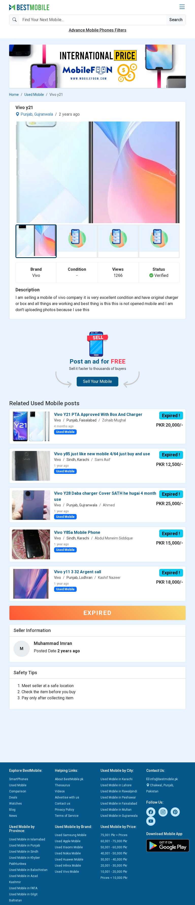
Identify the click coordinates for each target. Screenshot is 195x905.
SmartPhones (18, 779)
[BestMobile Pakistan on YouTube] (150, 821)
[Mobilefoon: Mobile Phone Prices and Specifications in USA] (97, 66)
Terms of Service (66, 816)
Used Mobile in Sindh (23, 851)
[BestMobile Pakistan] (29, 7)
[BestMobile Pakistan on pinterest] (175, 812)
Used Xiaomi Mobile (69, 847)
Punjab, (27, 114)
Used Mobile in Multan (116, 809)
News (13, 816)
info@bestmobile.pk (163, 779)
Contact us (62, 803)
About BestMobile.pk (69, 779)
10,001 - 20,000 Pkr (114, 871)
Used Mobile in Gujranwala (119, 816)
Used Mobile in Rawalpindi (119, 791)
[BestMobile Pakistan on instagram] (163, 812)
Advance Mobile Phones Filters (97, 30)
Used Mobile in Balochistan (28, 870)
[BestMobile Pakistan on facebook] (150, 812)
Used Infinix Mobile (68, 865)
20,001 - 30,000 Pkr (114, 865)
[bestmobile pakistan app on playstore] (166, 845)
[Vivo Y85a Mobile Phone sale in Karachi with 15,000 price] (31, 544)
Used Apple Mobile (67, 841)
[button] (182, 7)
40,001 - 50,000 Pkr (114, 853)
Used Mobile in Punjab (24, 845)
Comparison (17, 791)
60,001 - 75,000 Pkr (114, 841)
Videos (60, 791)
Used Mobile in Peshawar (118, 797)
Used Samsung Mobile (70, 835)
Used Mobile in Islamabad (27, 839)
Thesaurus (62, 785)
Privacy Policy (64, 809)
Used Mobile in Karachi (117, 779)
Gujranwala (43, 114)
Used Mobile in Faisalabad (119, 803)
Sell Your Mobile (97, 381)
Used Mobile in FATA (23, 888)
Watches (15, 803)
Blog (12, 809)
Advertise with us (67, 797)
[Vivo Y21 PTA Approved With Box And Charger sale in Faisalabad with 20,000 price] (31, 426)
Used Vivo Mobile (67, 871)
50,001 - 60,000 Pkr (114, 847)
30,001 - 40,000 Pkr (114, 859)
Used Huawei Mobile (69, 859)
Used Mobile (34, 95)
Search (176, 19)
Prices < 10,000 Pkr (114, 878)
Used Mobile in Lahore (116, 785)
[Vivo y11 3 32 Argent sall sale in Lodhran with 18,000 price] (31, 583)
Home (14, 95)
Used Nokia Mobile (68, 853)
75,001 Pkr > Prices (114, 835)
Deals (13, 797)
